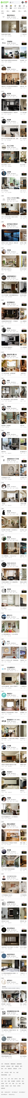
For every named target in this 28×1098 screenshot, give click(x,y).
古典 (11, 1085)
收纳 (2, 1068)
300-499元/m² (4, 1094)
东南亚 (2, 1085)
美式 (12, 1078)
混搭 (13, 1083)
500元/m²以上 (12, 1094)
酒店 (17, 1072)
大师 (5, 1068)
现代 (23, 1078)
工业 (16, 1083)
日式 (9, 1078)
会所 (9, 1074)
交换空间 (3, 1066)
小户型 (19, 1068)
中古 (5, 1078)
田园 (23, 1083)
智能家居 (17, 1066)
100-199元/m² (15, 1092)
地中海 (18, 1085)
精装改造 (10, 1068)
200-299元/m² (22, 1092)
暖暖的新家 (13, 1063)
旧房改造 (15, 1068)
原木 (5, 1081)
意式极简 (13, 1081)
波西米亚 (3, 1088)
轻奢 (9, 1081)
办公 (14, 1072)
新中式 (16, 1078)
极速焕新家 (19, 1063)
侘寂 (23, 1081)
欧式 (20, 1083)
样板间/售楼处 (4, 1074)
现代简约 (18, 1081)
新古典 (7, 1085)
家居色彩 (8, 1066)
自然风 (2, 1083)
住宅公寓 (6, 1072)
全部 (2, 1063)
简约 (6, 1083)
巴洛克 (14, 1085)
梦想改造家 (7, 1063)
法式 (2, 1081)
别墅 (13, 1066)
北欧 (20, 1078)
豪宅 (21, 1066)
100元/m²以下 (7, 1092)
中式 (10, 1083)
